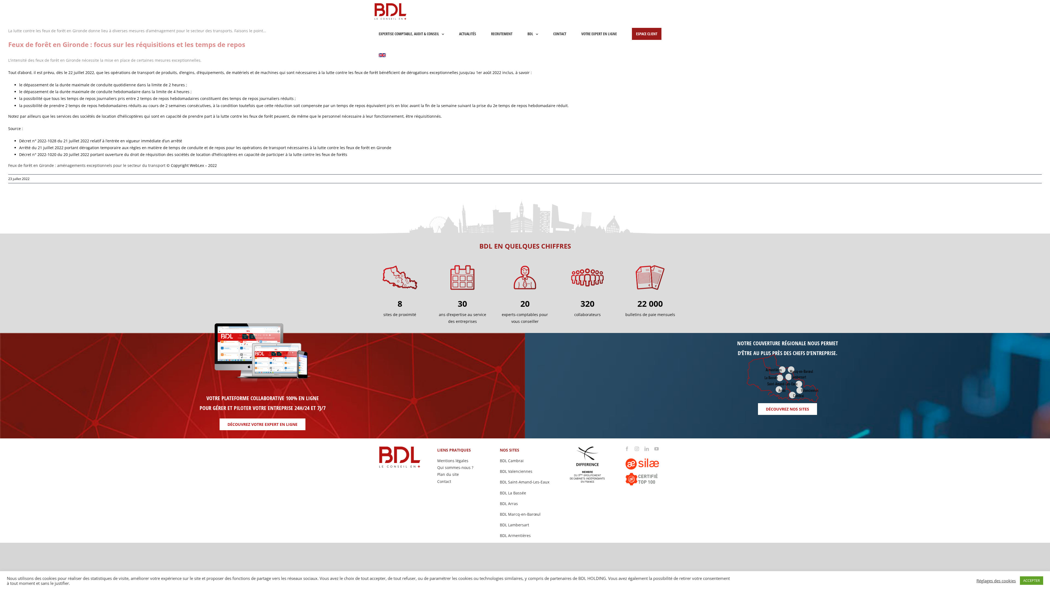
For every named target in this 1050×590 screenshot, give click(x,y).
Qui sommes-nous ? (455, 467)
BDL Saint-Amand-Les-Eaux (524, 482)
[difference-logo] (587, 448)
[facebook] (627, 449)
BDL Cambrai (512, 460)
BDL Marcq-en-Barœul (520, 514)
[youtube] (656, 449)
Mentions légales (452, 460)
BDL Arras (509, 503)
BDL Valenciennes (516, 471)
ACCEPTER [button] (1031, 580)
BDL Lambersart (514, 524)
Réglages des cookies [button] (996, 580)
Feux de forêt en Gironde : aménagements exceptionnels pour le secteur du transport (86, 165)
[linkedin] (646, 449)
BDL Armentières (515, 535)
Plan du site (448, 474)
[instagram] (637, 449)
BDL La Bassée (513, 492)
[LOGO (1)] (650, 452)
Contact (444, 481)
